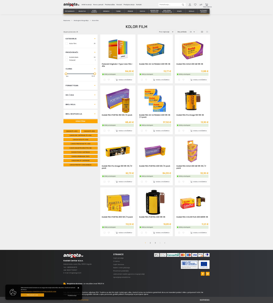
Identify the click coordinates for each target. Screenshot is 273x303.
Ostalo (191, 11)
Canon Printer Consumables (80, 165)
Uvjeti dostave (118, 264)
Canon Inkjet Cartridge (80, 161)
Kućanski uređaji (203, 11)
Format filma (72, 85)
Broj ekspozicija (74, 114)
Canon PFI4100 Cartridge (80, 152)
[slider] (66, 74)
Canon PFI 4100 (89, 131)
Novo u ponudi (98, 5)
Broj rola (70, 104)
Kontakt (139, 5)
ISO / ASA (70, 95)
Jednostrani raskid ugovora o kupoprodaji (129, 274)
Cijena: (69, 69)
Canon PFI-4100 (71, 131)
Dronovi (106, 11)
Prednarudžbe (110, 5)
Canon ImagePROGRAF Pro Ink (80, 148)
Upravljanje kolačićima (121, 277)
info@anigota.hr (75, 273)
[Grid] (202, 32)
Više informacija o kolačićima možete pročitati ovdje (38, 291)
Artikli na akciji (86, 5)
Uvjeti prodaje (118, 258)
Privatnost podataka (121, 271)
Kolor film (82, 43)
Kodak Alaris (82, 57)
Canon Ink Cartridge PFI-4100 (81, 135)
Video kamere (94, 11)
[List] (207, 32)
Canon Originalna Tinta (80, 156)
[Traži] (183, 4)
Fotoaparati (70, 11)
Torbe (118, 11)
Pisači (179, 11)
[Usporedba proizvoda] (104, 79)
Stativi (142, 11)
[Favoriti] (109, 79)
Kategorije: (71, 38)
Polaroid (82, 60)
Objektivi (82, 11)
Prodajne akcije (129, 5)
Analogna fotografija (167, 11)
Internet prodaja (83, 300)
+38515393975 (72, 267)
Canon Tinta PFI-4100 (80, 140)
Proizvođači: (72, 52)
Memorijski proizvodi (154, 11)
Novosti (119, 5)
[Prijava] (190, 4)
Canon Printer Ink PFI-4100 (80, 144)
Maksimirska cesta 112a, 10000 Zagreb (77, 264)
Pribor (130, 11)
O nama (116, 261)
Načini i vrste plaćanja (121, 268)
